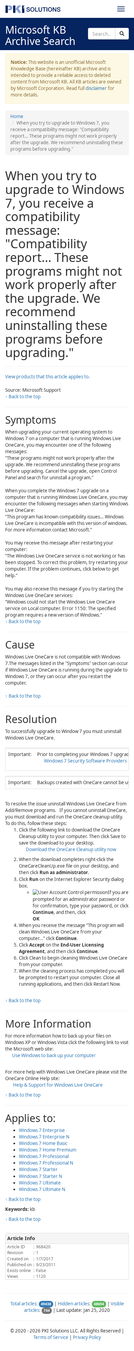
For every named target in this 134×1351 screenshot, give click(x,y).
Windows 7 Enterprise (42, 1130)
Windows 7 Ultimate (40, 1183)
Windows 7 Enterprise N (44, 1137)
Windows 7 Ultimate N (42, 1189)
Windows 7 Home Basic (43, 1143)
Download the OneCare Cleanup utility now (71, 849)
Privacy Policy (87, 1337)
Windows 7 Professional (44, 1156)
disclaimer (96, 88)
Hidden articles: (74, 1304)
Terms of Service (50, 1337)
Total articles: (24, 1304)
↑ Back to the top (23, 396)
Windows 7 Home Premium (47, 1150)
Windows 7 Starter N (40, 1176)
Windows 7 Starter (38, 1169)
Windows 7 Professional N (46, 1163)
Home (16, 116)
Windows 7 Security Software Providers (85, 761)
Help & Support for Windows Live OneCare (57, 1085)
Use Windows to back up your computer (54, 1055)
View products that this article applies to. (47, 377)
